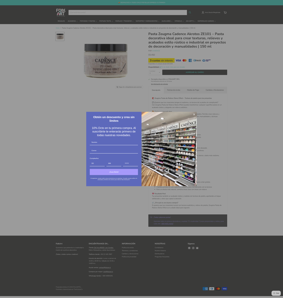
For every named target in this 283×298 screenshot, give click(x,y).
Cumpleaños (94, 158)
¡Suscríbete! (114, 172)
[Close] (194, 114)
